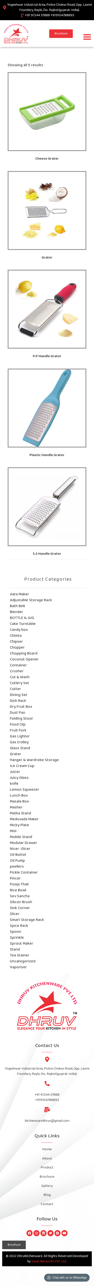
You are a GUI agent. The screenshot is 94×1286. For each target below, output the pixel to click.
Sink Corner (20, 908)
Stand (15, 949)
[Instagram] (36, 1233)
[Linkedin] (43, 1233)
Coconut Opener (24, 659)
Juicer (15, 772)
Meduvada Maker (24, 819)
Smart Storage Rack (27, 920)
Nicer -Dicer (20, 849)
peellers (17, 866)
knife (14, 784)
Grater (15, 754)
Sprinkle (17, 938)
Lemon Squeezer (24, 790)
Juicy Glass (19, 778)
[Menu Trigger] (87, 37)
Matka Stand (20, 813)
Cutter (15, 689)
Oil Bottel (18, 855)
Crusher (17, 671)
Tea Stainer (19, 955)
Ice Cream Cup (22, 766)
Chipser (16, 642)
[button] (61, 33)
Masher (16, 807)
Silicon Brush (21, 902)
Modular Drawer (23, 843)
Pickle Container (24, 872)
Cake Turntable (23, 624)
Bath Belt (17, 606)
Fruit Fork (18, 730)
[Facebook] (29, 1233)
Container (18, 665)
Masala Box (19, 801)
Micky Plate (19, 825)
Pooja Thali (19, 884)
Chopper (17, 647)
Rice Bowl (18, 890)
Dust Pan (17, 713)
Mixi (13, 831)
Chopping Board (23, 653)
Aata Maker (19, 594)
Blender (16, 612)
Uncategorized (22, 961)
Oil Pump (17, 861)
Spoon (15, 932)
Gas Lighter (20, 736)
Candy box (19, 630)
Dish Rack (18, 701)
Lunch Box (19, 795)
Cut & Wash (20, 677)
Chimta (16, 636)
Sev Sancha (20, 896)
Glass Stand (20, 748)
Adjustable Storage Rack (31, 600)
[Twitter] (50, 1233)
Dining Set (18, 695)
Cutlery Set (19, 683)
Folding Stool (21, 718)
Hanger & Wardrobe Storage (34, 760)
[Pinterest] (57, 1233)
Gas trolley (19, 742)
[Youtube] (64, 1233)
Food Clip (18, 724)
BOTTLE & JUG (22, 618)
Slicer (14, 914)
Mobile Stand (21, 837)
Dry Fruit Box (21, 707)
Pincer (15, 878)
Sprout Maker (21, 943)
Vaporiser (18, 967)
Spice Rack (19, 926)
